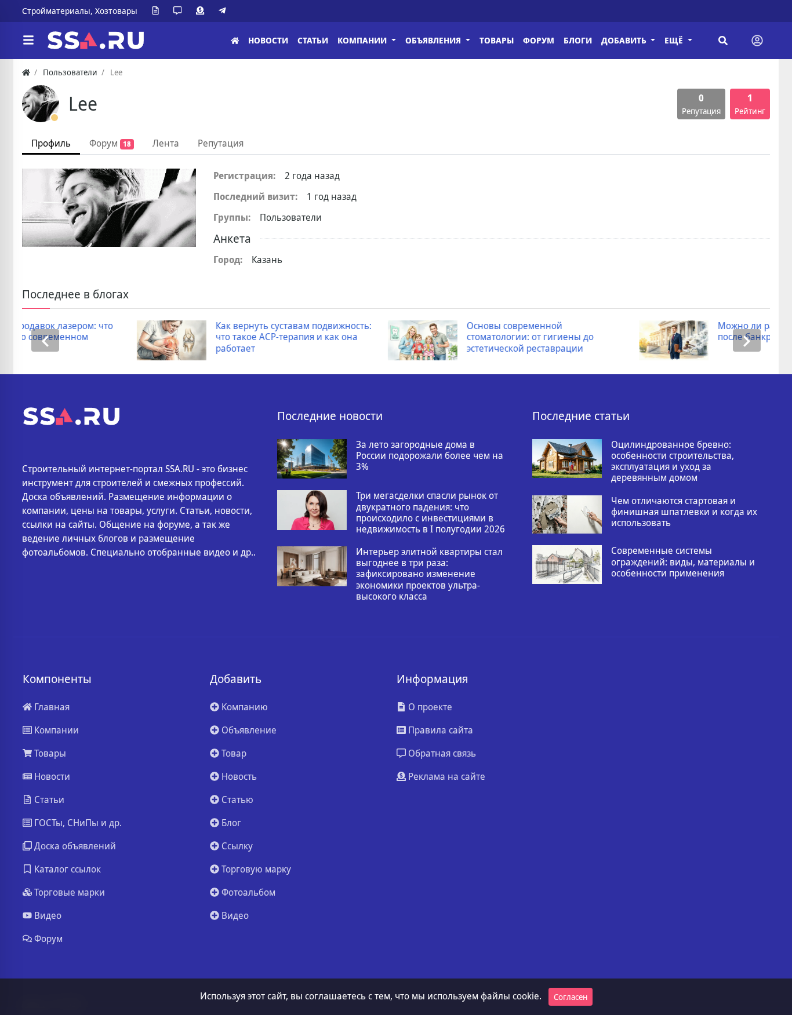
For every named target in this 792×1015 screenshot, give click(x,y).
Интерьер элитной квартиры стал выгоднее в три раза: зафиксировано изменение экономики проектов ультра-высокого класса (429, 574)
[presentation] (45, 340)
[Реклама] (202, 11)
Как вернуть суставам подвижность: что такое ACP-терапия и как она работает (185, 337)
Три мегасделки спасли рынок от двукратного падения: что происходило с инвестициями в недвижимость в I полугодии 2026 (430, 512)
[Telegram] (224, 11)
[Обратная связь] (179, 11)
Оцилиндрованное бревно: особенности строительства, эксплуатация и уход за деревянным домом (672, 461)
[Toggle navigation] (757, 40)
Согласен (570, 996)
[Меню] (28, 40)
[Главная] (235, 41)
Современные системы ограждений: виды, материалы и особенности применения (683, 562)
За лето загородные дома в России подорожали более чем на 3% (429, 456)
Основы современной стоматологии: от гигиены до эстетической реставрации (422, 337)
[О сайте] (157, 11)
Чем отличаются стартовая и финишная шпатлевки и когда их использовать (684, 512)
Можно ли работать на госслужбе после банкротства (682, 331)
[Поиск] (723, 41)
